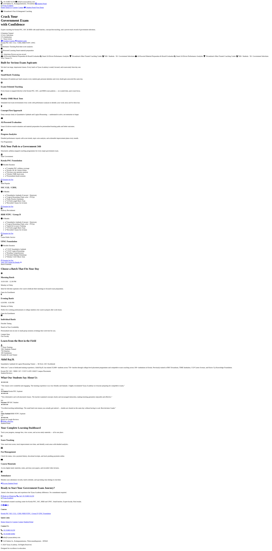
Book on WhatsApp (9, 496)
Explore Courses (9, 41)
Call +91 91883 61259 (26, 496)
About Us (8, 7)
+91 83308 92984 (9, 534)
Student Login (22, 41)
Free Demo (40, 7)
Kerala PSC (5, 513)
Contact (20, 7)
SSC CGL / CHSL (15, 513)
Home (3, 7)
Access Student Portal (10, 483)
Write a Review (7, 421)
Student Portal (42, 4)
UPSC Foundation (44, 513)
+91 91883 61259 (9, 530)
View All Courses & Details (10, 262)
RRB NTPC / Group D (30, 513)
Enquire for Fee (7, 180)
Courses (15, 7)
